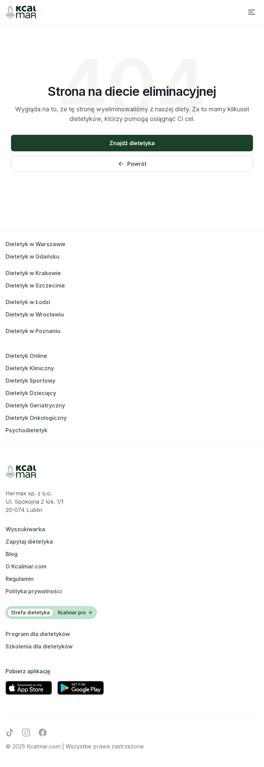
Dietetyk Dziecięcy (31, 393)
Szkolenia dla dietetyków (39, 646)
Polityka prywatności (34, 591)
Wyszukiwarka (25, 529)
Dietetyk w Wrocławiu (35, 314)
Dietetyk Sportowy (30, 380)
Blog (12, 554)
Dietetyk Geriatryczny (35, 405)
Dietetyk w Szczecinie (35, 285)
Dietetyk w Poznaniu (33, 330)
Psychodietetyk (26, 430)
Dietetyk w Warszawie (35, 244)
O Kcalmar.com (26, 566)
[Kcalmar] (21, 12)
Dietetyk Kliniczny (30, 368)
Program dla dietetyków (38, 633)
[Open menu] (251, 12)
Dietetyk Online (26, 355)
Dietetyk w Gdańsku (32, 256)
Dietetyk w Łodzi (28, 302)
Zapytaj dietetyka (29, 541)
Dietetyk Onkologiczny (36, 417)
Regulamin (20, 578)
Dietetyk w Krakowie (33, 273)
